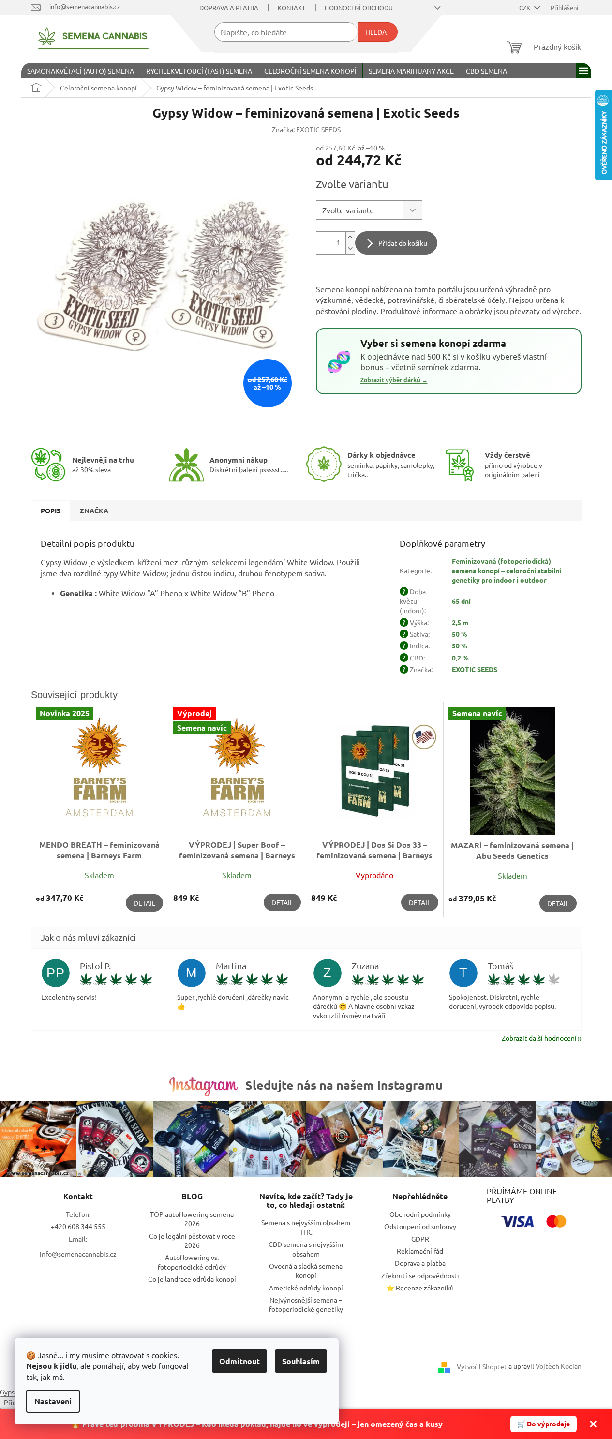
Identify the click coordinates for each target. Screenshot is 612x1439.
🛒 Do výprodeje (543, 1423)
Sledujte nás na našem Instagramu (344, 1085)
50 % (459, 634)
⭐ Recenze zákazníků (420, 1287)
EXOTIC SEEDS (474, 669)
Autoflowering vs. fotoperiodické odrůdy (192, 1262)
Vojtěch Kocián (559, 1366)
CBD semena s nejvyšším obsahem (306, 1249)
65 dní (461, 601)
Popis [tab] (50, 510)
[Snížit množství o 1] (350, 248)
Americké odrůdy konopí (306, 1287)
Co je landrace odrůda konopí (192, 1278)
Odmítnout (239, 1361)
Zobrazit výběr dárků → (394, 380)
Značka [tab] (94, 510)
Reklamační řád (420, 1250)
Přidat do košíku (402, 243)
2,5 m (460, 622)
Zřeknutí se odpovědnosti (420, 1275)
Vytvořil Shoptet (482, 1366)
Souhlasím (301, 1361)
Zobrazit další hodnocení (539, 1038)
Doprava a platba (228, 7)
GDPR (420, 1238)
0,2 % (460, 657)
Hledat (377, 32)
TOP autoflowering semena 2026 (192, 1219)
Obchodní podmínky (420, 1214)
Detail (144, 903)
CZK (525, 7)
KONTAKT (291, 7)
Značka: (306, 129)
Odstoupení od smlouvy (420, 1226)
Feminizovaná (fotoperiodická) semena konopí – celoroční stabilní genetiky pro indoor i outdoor (506, 570)
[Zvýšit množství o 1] (350, 237)
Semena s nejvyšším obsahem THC (305, 1227)
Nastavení (53, 1401)
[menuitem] (80, 70)
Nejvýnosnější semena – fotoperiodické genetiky (306, 1304)
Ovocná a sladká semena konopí (306, 1270)
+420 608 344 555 (78, 1226)
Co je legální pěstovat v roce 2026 (192, 1240)
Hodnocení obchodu (359, 7)
